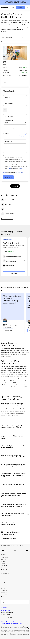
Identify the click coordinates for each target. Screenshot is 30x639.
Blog (2, 567)
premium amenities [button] (12, 29)
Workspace (3, 545)
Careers (3, 563)
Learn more (13, 4)
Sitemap (21, 623)
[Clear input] (23, 37)
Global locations (5, 557)
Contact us (4, 590)
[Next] (3, 2)
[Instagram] (15, 550)
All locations (4, 607)
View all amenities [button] (7, 219)
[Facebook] (9, 550)
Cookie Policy (14, 621)
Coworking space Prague (8, 538)
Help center (4, 594)
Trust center (4, 569)
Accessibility (14, 623)
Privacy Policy (21, 168)
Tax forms (3, 596)
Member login (4, 592)
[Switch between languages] (13, 7)
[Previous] (2, 2)
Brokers (3, 576)
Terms (9, 168)
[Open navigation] (27, 7)
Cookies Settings (5, 623)
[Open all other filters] (27, 37)
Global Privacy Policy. (19, 172)
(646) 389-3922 (5, 610)
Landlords (3, 578)
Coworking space (11, 545)
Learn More (14, 273)
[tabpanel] (15, 63)
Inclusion (3, 561)
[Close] (28, 3)
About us (3, 559)
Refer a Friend (5, 580)
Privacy (3, 621)
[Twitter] (21, 550)
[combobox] (5, 110)
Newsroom (4, 565)
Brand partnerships (6, 584)
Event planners (5, 582)
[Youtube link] (3, 550)
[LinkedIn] (27, 550)
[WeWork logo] (4, 7)
